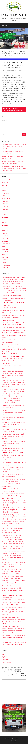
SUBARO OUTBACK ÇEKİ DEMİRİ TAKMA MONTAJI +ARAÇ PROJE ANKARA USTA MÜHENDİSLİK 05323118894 (13, 602)
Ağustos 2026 (6, 180)
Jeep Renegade (6, 486)
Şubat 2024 (5, 204)
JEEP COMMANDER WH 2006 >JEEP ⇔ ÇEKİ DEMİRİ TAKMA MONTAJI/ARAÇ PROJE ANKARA (13, 455)
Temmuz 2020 (6, 244)
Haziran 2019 (5, 267)
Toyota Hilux (5, 614)
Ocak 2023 (5, 214)
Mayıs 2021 (5, 230)
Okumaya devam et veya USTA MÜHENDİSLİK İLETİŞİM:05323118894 (13, 109)
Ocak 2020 (5, 251)
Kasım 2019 (5, 257)
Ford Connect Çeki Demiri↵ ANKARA (12, 366)
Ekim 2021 (5, 225)
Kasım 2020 (5, 238)
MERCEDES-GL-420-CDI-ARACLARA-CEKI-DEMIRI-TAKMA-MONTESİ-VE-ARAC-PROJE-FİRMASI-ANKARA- (12, 571)
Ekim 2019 (5, 259)
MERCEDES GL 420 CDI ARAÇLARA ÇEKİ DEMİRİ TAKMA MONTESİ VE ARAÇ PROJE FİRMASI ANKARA (13, 564)
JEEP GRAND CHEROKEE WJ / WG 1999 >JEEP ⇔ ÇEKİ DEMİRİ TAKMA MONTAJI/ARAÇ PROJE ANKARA (13, 481)
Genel (3, 368)
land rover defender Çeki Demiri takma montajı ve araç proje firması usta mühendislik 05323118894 (13, 530)
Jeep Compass (6, 460)
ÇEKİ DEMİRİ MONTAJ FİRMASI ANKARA (13, 327)
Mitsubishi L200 (6, 585)
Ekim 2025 (5, 188)
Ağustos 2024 (6, 198)
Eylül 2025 (5, 190)
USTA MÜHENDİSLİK (14, 15)
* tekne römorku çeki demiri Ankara (12, 295)
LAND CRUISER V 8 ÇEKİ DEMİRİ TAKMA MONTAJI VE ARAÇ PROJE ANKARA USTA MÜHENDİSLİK (14, 503)
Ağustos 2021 (6, 228)
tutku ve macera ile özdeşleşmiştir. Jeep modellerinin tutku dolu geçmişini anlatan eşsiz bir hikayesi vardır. (13, 638)
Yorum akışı (5, 659)
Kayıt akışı (4, 657)
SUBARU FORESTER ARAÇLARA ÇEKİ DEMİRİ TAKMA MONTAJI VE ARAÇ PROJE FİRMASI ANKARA (14, 168)
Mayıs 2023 (5, 209)
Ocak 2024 (5, 206)
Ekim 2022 (5, 217)
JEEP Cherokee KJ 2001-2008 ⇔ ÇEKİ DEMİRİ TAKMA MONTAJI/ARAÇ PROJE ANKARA (13, 436)
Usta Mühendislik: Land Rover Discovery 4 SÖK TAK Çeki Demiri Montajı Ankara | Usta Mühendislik (14, 147)
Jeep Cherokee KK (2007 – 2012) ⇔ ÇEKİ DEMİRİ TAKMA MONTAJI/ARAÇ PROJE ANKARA (13, 443)
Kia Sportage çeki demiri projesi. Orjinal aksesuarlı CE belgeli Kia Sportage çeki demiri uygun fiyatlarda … (13, 496)
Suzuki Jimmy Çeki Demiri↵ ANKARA (12, 612)
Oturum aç (5, 654)
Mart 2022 (4, 222)
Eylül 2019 (5, 262)
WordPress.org (6, 662)
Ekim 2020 (5, 241)
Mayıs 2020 (5, 246)
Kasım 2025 (5, 185)
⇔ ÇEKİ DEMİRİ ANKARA (9, 308)
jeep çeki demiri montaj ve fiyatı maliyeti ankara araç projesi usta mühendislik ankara (13, 413)
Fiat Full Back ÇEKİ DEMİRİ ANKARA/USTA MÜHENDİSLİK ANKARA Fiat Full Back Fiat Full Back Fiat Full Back (13, 356)
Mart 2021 (4, 233)
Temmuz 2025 (6, 193)
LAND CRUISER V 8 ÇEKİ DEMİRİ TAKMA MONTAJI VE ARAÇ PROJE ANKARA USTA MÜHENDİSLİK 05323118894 (14, 510)
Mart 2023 (5, 212)
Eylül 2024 (5, 196)
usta (21, 70)
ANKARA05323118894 (8, 320)
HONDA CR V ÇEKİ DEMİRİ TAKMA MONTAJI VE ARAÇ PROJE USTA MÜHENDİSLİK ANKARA (11, 401)
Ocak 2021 (5, 236)
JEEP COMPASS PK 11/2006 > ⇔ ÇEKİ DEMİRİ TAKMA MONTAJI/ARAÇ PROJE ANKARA (13, 470)
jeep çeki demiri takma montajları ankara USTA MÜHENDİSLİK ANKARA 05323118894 (13, 424)
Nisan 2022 (5, 220)
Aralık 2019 (5, 254)
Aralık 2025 (5, 182)
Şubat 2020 (5, 249)
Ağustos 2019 (6, 265)
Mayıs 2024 (5, 201)
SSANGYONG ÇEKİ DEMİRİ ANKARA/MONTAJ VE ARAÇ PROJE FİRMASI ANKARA (13, 65)
